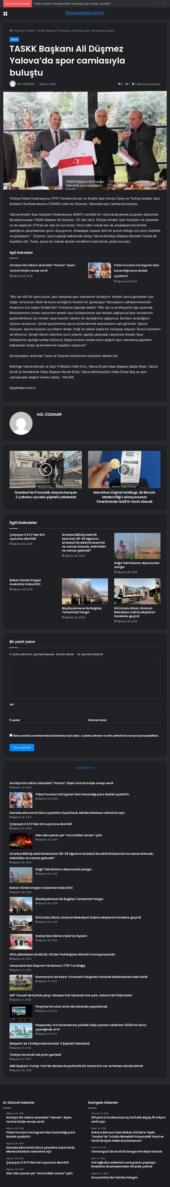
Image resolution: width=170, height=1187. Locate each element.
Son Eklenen (85, 768)
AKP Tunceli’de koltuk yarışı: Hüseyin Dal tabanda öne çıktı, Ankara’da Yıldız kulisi (71, 995)
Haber (31, 30)
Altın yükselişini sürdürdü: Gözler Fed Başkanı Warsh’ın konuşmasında (62, 954)
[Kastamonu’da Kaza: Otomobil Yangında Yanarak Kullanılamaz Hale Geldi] (21, 982)
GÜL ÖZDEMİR (49, 414)
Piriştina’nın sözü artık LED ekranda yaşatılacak (71, 1006)
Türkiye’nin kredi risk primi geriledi (35, 1055)
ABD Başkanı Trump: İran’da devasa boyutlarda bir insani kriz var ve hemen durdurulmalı (76, 1066)
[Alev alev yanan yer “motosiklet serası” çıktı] (21, 841)
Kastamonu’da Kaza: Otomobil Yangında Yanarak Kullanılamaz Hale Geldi (91, 977)
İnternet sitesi (97, 720)
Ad (12, 704)
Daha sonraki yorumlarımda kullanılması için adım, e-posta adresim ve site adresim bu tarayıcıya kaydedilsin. (86, 735)
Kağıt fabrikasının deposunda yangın (136, 565)
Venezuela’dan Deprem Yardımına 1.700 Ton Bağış (47, 966)
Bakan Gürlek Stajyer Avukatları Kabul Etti (25, 582)
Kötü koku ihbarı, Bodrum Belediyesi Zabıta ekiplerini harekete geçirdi (134, 612)
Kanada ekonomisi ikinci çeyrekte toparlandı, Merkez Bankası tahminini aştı (67, 813)
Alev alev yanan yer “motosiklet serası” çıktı (68, 835)
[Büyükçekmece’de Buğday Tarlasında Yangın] (85, 591)
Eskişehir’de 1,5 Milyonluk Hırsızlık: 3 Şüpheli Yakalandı (50, 1043)
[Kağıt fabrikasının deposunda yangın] (137, 546)
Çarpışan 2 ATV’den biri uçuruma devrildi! (27, 537)
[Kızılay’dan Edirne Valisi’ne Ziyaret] (21, 941)
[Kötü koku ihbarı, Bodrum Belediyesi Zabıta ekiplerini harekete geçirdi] (137, 591)
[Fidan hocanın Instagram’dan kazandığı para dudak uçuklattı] (99, 270)
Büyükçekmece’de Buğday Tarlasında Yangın (82, 610)
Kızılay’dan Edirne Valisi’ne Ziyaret (61, 936)
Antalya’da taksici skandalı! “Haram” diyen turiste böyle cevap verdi (61, 783)
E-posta (16, 720)
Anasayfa (18, 30)
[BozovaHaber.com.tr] (85, 13)
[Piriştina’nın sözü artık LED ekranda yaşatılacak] (21, 1012)
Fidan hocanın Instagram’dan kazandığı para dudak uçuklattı (136, 270)
